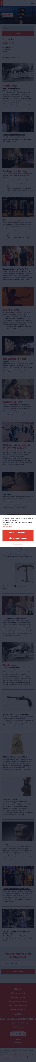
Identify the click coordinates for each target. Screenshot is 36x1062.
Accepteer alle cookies (18, 533)
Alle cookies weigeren (18, 538)
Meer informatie (7, 526)
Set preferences (18, 544)
